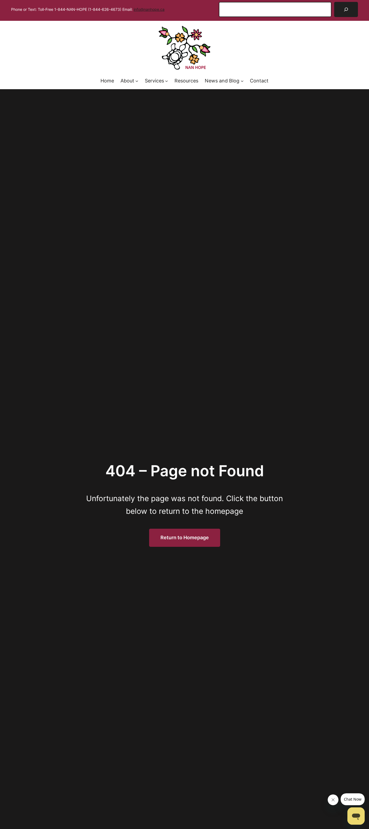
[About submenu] (136, 80)
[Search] (346, 9)
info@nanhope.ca (149, 9)
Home (107, 81)
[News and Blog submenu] (242, 80)
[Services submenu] (166, 80)
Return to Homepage (184, 537)
